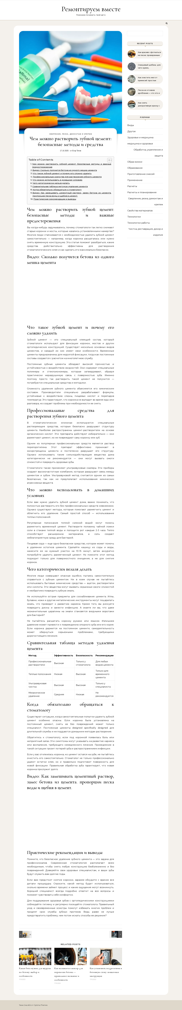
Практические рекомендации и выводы (54, 199)
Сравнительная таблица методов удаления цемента (60, 186)
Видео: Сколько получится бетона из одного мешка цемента (65, 170)
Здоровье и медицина (140, 137)
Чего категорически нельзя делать (51, 183)
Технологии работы (138, 223)
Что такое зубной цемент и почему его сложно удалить (62, 173)
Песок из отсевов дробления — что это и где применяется (149, 91)
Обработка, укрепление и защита (148, 152)
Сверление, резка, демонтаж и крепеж (70, 134)
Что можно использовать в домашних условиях (57, 180)
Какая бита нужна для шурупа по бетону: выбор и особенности (35, 972)
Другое (131, 131)
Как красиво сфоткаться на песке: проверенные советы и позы (149, 53)
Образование (135, 168)
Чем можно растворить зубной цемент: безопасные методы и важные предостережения (71, 165)
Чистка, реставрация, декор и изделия (146, 232)
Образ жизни (134, 162)
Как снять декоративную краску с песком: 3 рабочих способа (149, 104)
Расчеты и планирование (142, 192)
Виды (130, 125)
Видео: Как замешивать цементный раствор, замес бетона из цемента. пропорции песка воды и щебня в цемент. (72, 194)
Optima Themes (40, 1005)
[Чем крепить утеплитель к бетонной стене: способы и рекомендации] (25, 934)
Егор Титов (76, 151)
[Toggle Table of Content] (108, 160)
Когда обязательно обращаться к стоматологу (57, 189)
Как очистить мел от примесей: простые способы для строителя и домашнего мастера (149, 79)
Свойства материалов (140, 210)
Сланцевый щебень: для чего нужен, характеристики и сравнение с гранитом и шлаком (149, 66)
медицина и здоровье (140, 143)
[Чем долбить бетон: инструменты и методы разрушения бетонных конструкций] (116, 934)
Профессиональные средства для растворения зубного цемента (67, 177)
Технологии (134, 216)
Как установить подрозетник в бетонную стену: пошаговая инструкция (106, 972)
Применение (134, 180)
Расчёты (132, 186)
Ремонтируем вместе (91, 9)
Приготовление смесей (141, 174)
